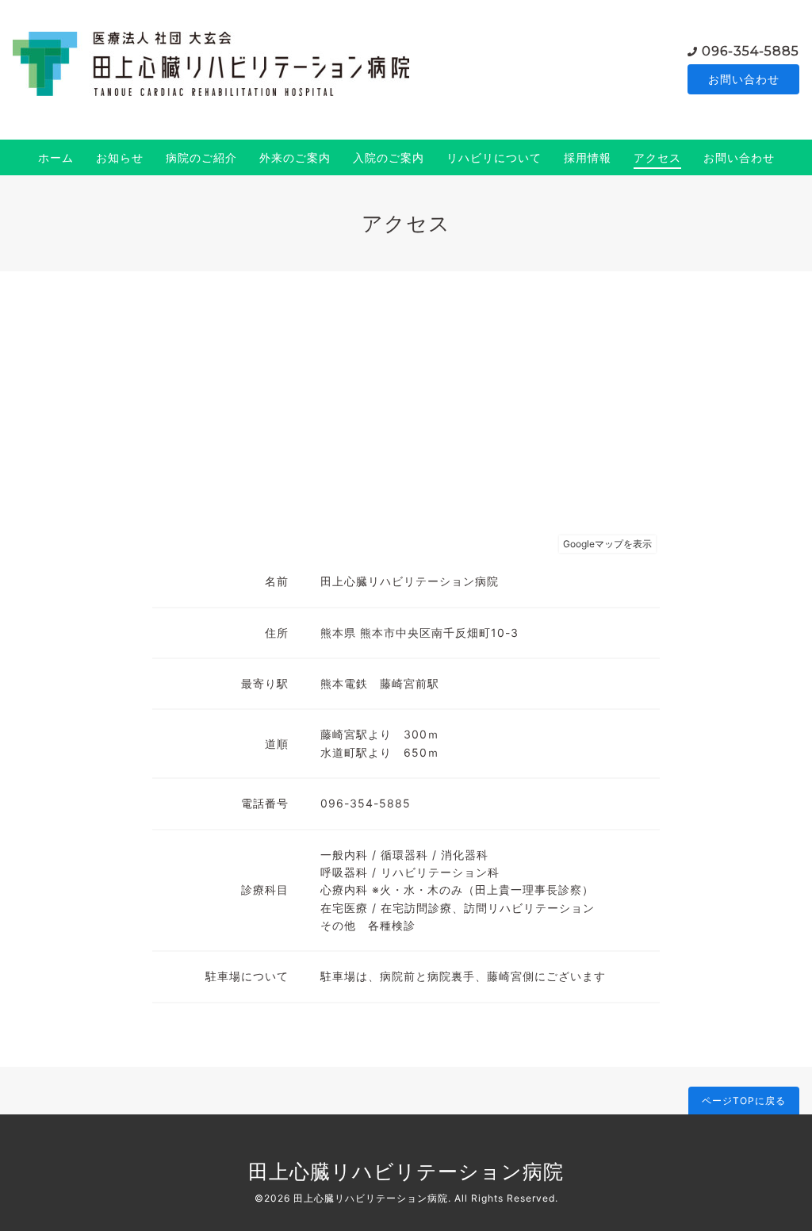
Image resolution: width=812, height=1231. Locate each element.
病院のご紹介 (201, 157)
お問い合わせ (743, 79)
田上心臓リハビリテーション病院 (406, 1171)
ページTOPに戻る (744, 1100)
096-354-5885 (750, 51)
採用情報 (587, 157)
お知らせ (120, 157)
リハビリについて (494, 157)
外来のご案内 (295, 157)
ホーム (56, 157)
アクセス (657, 157)
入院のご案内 (388, 157)
